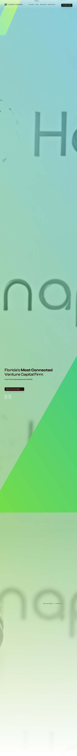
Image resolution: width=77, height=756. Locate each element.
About (37, 4)
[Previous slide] (7, 397)
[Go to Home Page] (14, 4)
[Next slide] (11, 397)
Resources (43, 4)
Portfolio (31, 4)
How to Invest (51, 4)
